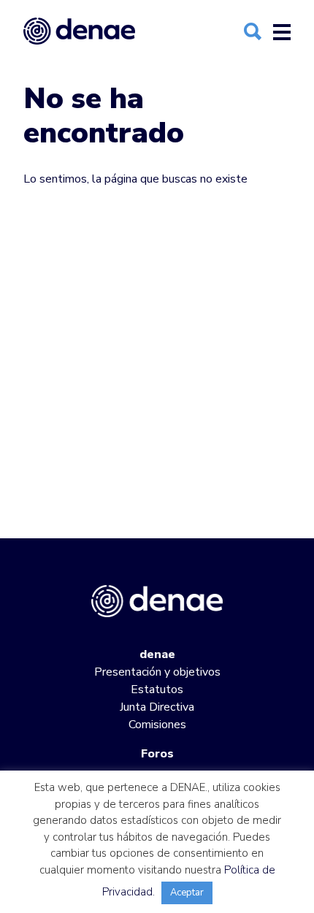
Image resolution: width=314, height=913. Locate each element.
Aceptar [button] (187, 892)
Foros (157, 754)
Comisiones (157, 725)
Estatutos (157, 689)
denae (157, 654)
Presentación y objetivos (157, 672)
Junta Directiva (157, 707)
